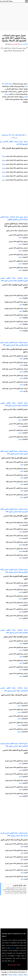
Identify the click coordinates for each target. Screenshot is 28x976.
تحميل (3, 156)
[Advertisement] (14, 17)
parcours (13, 948)
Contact (20, 974)
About (25, 974)
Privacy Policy (13, 974)
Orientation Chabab (15, 964)
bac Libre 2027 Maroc (6, 1)
